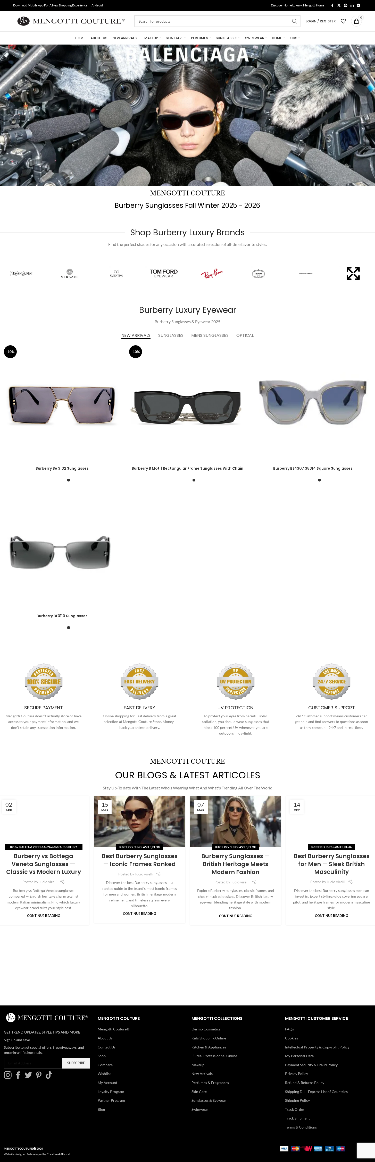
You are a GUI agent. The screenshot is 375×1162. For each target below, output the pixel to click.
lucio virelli (48, 882)
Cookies (291, 1038)
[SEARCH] (295, 21)
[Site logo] (71, 21)
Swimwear (199, 1109)
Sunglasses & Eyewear (208, 1100)
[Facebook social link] (332, 5)
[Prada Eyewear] (258, 273)
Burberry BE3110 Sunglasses (62, 615)
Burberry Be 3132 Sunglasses (62, 468)
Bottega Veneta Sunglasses (40, 847)
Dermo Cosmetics (205, 1029)
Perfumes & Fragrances (210, 1082)
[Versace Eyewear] (69, 273)
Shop (102, 1056)
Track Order (294, 1109)
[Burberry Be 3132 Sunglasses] (62, 403)
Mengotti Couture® (113, 1029)
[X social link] (339, 5)
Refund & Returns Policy (304, 1082)
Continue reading (43, 916)
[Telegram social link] (358, 5)
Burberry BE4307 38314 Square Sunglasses (313, 468)
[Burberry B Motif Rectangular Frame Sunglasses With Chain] (187, 403)
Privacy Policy (296, 1073)
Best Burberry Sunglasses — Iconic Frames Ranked (140, 860)
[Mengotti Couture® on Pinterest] (40, 1077)
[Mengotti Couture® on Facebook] (19, 1077)
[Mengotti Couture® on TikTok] (50, 1077)
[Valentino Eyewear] (116, 273)
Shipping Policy (297, 1100)
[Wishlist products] (343, 21)
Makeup (197, 1065)
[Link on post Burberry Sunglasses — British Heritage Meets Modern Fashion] (235, 821)
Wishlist (104, 1073)
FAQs (289, 1029)
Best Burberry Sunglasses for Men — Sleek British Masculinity (332, 864)
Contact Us (106, 1047)
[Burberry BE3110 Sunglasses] (62, 551)
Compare (105, 1065)
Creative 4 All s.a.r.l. (59, 1154)
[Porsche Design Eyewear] (306, 273)
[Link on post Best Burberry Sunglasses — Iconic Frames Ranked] (139, 821)
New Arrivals (202, 1073)
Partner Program (111, 1100)
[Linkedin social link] (352, 5)
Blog (14, 847)
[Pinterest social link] (345, 5)
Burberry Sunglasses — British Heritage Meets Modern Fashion (235, 864)
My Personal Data (299, 1056)
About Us (105, 1038)
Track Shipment (297, 1118)
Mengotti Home (313, 5)
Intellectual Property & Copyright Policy (317, 1047)
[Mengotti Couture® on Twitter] (29, 1077)
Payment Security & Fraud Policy (311, 1065)
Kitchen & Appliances (208, 1047)
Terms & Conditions (301, 1127)
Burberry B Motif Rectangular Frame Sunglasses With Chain (187, 468)
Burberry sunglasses (135, 847)
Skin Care (199, 1091)
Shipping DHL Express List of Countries (316, 1091)
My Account (107, 1082)
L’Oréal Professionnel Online (214, 1056)
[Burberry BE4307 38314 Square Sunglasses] (313, 403)
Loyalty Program (111, 1091)
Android (97, 5)
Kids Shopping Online (208, 1038)
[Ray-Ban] (211, 273)
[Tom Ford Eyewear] (164, 273)
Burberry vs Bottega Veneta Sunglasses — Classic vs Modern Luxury (43, 864)
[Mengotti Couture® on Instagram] (9, 1077)
